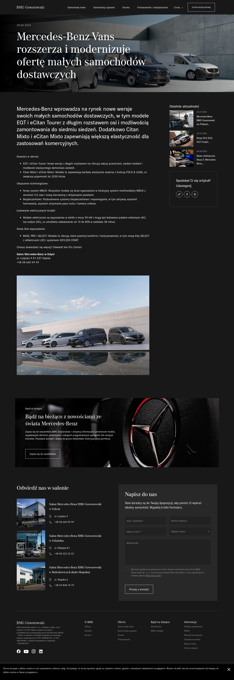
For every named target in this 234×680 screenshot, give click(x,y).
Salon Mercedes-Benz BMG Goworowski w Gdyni (75, 506)
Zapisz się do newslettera (43, 453)
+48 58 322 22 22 (64, 553)
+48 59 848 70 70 (64, 585)
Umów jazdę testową (201, 7)
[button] (179, 194)
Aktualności (156, 626)
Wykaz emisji (190, 643)
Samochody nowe (76, 7)
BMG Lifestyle (157, 630)
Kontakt (88, 630)
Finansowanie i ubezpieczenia (152, 7)
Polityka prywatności (193, 626)
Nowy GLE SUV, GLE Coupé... (205, 139)
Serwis (126, 7)
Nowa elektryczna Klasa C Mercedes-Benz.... (206, 159)
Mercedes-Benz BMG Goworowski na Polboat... (206, 120)
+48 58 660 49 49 (64, 521)
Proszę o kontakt (139, 589)
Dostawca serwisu (192, 639)
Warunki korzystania (193, 635)
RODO (187, 630)
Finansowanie (124, 639)
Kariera (88, 635)
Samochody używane (104, 7)
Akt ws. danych (191, 647)
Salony (88, 626)
